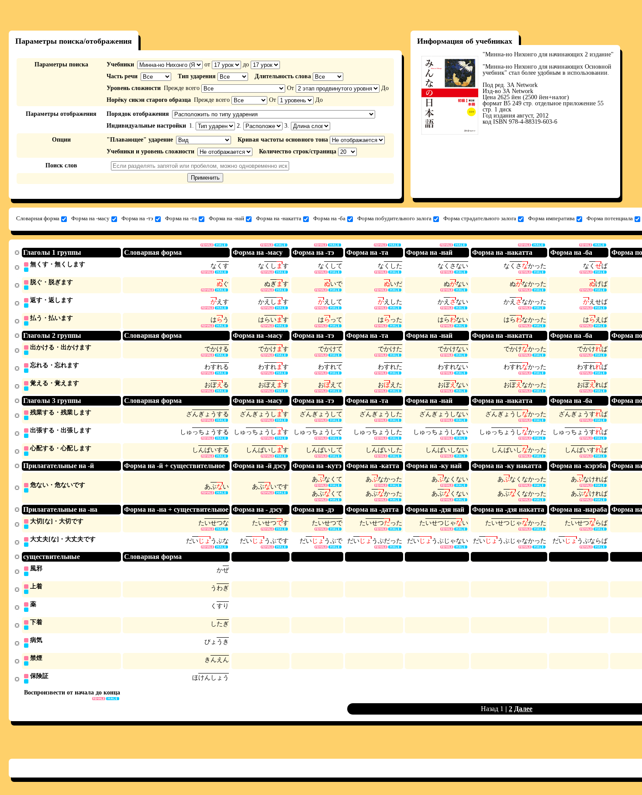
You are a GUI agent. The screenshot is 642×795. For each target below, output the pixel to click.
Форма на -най (226, 218)
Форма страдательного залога (479, 218)
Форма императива (551, 218)
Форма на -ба (329, 218)
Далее (523, 708)
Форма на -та (181, 218)
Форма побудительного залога (394, 218)
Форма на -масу (90, 218)
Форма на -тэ (137, 218)
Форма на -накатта (278, 218)
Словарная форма (37, 218)
